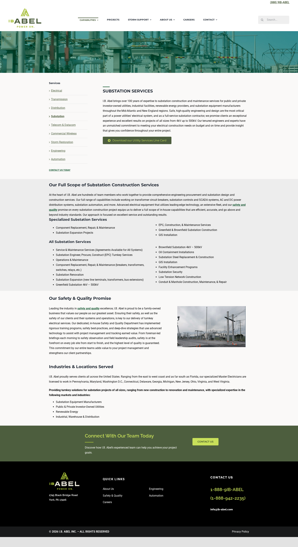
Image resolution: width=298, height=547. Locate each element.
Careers (107, 502)
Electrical (56, 90)
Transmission (59, 99)
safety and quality (88, 308)
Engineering (58, 150)
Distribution (58, 108)
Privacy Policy (240, 531)
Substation (57, 116)
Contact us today (59, 170)
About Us (108, 489)
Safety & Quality (112, 495)
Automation (58, 159)
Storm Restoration (62, 142)
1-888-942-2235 (228, 498)
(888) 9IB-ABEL (279, 2)
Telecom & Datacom (63, 125)
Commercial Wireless (64, 133)
